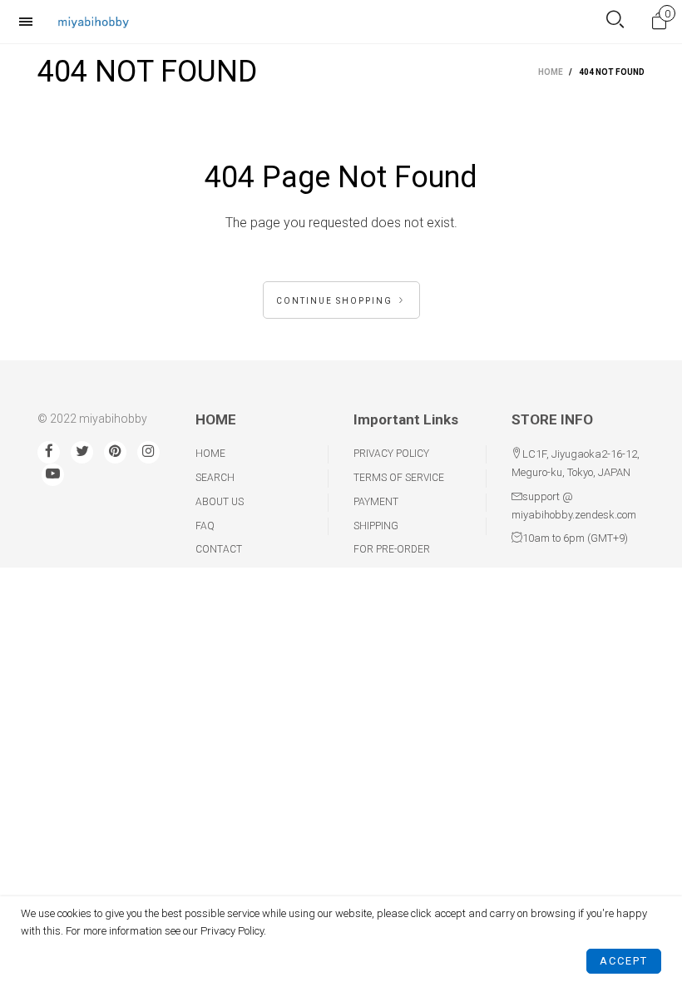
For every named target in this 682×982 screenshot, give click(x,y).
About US (219, 502)
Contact (218, 549)
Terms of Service (398, 478)
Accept (624, 961)
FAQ (205, 526)
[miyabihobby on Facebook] (48, 452)
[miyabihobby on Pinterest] (115, 452)
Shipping (375, 526)
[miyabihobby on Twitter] (82, 452)
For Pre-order (391, 549)
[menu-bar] (29, 21)
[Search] (615, 21)
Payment (375, 502)
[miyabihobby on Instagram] (148, 452)
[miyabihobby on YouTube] (53, 475)
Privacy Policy (391, 453)
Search (215, 478)
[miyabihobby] (93, 21)
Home (210, 453)
